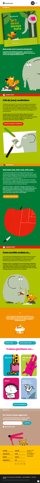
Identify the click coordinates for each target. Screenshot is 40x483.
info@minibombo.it (20, 320)
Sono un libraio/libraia (9, 427)
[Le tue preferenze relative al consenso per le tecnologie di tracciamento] (38, 481)
